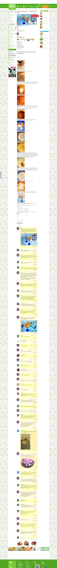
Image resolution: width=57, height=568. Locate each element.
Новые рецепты (11, 25)
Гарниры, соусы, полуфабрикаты (11, 60)
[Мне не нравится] (35, 246)
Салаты (10, 43)
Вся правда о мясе (11, 29)
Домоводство (11, 13)
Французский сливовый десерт (43, 20)
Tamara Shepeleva (23, 369)
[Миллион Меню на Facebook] (1, 173)
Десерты (10, 49)
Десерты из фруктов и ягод (11, 58)
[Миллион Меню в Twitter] (1, 177)
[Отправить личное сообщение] (17, 230)
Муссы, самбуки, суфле (12, 55)
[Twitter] (18, 223)
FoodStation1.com (23, 303)
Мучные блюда (11, 44)
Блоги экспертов (11, 20)
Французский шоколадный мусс (44, 17)
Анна (21, 249)
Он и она (10, 16)
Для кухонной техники (12, 33)
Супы (10, 40)
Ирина (17, 35)
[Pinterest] (22, 223)
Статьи (27, 564)
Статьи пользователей (28, 566)
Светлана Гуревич (23, 430)
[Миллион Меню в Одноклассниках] (1, 171)
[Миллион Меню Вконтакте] (1, 175)
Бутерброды (10, 37)
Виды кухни (10, 32)
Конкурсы (35, 563)
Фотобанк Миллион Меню (11, 62)
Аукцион (37, 4)
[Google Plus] (21, 223)
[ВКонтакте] (17, 223)
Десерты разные (11, 50)
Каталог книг (10, 64)
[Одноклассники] (19, 223)
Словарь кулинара (20, 563)
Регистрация (44, 4)
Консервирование (11, 36)
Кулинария (10, 12)
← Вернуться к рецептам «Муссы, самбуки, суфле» (23, 210)
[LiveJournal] (20, 223)
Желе (9, 56)
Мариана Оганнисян (24, 340)
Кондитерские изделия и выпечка (12, 46)
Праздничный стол (20, 564)
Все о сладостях (11, 26)
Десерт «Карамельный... (43, 14)
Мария (22, 261)
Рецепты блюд (12, 24)
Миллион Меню (28, 563)
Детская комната (11, 17)
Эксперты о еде (28, 567)
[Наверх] (1, 181)
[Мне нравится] (33, 246)
